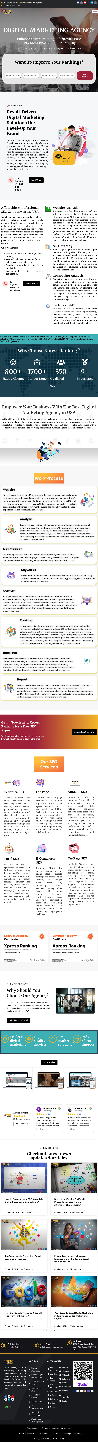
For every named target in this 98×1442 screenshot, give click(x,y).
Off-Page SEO (46, 792)
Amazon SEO (77, 792)
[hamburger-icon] (95, 11)
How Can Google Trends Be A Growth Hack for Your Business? (23, 1314)
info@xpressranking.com (51, 1347)
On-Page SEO (77, 858)
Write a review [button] (22, 1124)
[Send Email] (36, 1345)
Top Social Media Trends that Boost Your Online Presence (23, 1257)
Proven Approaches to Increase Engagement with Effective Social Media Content (71, 1259)
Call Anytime (19, 179)
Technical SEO (14, 792)
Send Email (45, 1344)
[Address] (69, 1342)
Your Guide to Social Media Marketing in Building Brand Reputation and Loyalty (73, 1316)
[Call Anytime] (11, 180)
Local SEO (11, 859)
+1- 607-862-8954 (19, 187)
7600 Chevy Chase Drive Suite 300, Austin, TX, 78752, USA (85, 1347)
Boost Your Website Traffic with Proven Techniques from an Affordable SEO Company (70, 1202)
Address (77, 1341)
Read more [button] (40, 1129)
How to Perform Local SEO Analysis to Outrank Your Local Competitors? (24, 1200)
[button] (49, 1062)
